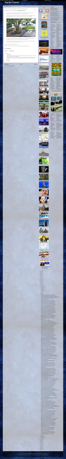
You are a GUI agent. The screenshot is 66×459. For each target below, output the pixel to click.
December (42, 286)
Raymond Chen (52, 133)
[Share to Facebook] (12, 50)
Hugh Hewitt (52, 39)
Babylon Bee (52, 78)
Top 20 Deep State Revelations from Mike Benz (6, 0)
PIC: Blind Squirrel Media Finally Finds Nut (46, 386)
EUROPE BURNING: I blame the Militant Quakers (47, 326)
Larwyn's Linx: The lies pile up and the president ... (47, 392)
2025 (41, 272)
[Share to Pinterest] (13, 50)
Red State (57, 39)
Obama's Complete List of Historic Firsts (55, 17)
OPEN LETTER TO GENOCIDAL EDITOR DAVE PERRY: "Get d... (49, 418)
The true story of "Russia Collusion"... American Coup (44, 29)
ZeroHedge (57, 61)
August (42, 290)
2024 (41, 273)
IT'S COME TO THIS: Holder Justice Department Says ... (48, 302)
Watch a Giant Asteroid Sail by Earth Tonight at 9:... (47, 298)
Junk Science (58, 118)
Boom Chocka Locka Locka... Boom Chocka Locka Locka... (48, 347)
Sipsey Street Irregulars (59, 125)
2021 (41, 276)
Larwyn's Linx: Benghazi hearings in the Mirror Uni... (48, 404)
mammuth (40, 453)
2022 (41, 275)
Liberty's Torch (58, 34)
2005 (41, 447)
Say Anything (57, 40)
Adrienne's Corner (53, 123)
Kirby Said (57, 32)
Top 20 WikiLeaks (24, 0)
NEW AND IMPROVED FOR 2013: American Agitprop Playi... (49, 369)
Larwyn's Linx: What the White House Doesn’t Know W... (48, 383)
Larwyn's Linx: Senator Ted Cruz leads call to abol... (47, 362)
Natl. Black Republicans (59, 124)
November (42, 287)
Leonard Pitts (58, 84)
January (42, 438)
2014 (41, 284)
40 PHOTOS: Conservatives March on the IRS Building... (48, 351)
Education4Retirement (59, 134)
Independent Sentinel (58, 29)
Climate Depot (58, 114)
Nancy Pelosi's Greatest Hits (44, 359)
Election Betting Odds (53, 32)
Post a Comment (8, 60)
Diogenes (52, 79)
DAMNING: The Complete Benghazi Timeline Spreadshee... (49, 358)
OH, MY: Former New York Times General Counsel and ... (48, 304)
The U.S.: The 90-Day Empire (53, 14)
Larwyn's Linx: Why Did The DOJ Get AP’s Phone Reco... (48, 371)
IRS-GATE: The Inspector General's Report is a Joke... (48, 382)
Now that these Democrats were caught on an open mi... (48, 393)
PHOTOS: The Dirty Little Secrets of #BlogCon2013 (47, 384)
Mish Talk (57, 60)
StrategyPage (52, 119)
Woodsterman (52, 89)
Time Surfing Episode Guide (53, 8)
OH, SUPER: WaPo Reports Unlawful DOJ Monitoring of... (48, 372)
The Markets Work (58, 44)
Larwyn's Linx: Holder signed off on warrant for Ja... (47, 336)
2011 (41, 440)
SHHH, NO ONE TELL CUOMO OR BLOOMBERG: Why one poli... (49, 323)
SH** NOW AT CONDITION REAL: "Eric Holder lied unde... (48, 335)
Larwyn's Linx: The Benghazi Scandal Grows (47, 398)
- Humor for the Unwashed (55, 22)
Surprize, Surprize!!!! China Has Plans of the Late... (47, 314)
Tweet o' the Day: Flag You (44, 361)
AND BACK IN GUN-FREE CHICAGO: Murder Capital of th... (49, 349)
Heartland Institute (58, 116)
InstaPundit (52, 40)
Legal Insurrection (58, 33)
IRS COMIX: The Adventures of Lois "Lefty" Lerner (47, 334)
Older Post (35, 64)
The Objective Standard (59, 43)
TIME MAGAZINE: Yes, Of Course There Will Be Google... (48, 312)
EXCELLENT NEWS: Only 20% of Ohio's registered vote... (48, 315)
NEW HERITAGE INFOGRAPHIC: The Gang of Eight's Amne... (49, 338)
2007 (41, 445)
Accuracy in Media (58, 78)
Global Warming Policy (59, 115)
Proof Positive (52, 86)
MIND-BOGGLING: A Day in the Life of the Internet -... (48, 421)
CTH (51, 31)
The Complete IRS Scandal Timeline (54, 18)
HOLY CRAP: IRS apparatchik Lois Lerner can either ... (48, 346)
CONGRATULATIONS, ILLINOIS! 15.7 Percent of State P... (48, 311)
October (42, 288)
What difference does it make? (45, 299)
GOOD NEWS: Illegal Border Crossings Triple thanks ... (48, 432)
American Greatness (53, 25)
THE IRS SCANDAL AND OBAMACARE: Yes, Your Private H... (49, 395)
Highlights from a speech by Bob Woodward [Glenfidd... (48, 337)
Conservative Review (53, 30)
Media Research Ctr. (58, 85)
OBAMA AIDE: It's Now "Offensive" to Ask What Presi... (48, 360)
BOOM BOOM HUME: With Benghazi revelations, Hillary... (48, 419)
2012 (41, 439)
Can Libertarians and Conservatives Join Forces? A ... (48, 387)
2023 (41, 274)
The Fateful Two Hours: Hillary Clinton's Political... (47, 407)
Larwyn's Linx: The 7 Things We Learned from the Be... (48, 408)
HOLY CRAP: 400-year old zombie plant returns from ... (48, 310)
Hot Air (51, 38)
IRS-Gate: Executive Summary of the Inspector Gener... (48, 385)
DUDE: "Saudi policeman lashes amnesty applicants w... (48, 301)
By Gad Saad (44, 20)
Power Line (52, 44)
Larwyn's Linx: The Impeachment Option (46, 357)
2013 (41, 285)
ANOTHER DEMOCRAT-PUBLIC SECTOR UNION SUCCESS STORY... (50, 406)
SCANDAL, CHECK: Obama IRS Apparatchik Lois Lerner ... (48, 350)
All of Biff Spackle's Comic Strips (44, 266)
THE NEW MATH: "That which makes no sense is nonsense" (49, 322)
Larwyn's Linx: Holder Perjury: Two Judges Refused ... (48, 325)
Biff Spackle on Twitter (59, 133)
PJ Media (52, 43)
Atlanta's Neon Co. (58, 132)
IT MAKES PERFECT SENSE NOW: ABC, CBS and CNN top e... (49, 397)
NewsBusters (58, 88)
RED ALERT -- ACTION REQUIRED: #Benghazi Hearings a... (49, 410)
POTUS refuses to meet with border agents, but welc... (48, 333)
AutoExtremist (52, 132)
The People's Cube (53, 88)
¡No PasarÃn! (52, 125)
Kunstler (57, 31)
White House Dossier (53, 61)
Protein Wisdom (58, 38)
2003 (41, 449)
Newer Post (6, 64)
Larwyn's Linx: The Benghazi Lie (45, 396)
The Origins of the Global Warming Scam (55, 13)
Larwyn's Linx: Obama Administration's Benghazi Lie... (48, 431)
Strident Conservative (59, 41)
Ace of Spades (52, 24)
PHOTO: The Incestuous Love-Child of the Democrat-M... (48, 394)
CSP (51, 116)
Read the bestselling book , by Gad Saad (44, 37)
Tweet (35, 9)
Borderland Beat (52, 114)
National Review (52, 42)
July (41, 291)
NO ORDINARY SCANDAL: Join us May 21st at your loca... (48, 373)
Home (21, 64)
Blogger (46, 453)
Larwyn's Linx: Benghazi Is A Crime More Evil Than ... (48, 300)
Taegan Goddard (58, 79)
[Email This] (9, 50)
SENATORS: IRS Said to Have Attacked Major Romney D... (48, 339)
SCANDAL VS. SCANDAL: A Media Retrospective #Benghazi (49, 405)
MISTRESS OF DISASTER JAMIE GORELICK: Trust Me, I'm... (49, 324)
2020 (41, 277)
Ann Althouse (57, 24)
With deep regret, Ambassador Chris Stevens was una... (48, 420)
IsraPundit (52, 117)
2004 (41, 448)
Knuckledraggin (52, 84)
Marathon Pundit (58, 123)
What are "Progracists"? (44, 409)
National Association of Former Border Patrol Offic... (47, 429)
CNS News (52, 29)
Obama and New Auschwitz (53, 12)
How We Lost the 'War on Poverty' (54, 19)
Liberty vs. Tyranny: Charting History (54, 11)
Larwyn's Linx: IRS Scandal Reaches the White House (48, 348)
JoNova (57, 117)
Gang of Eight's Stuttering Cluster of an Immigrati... (47, 433)
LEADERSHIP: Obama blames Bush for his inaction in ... (48, 416)
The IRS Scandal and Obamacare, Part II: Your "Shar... (48, 374)
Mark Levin (52, 41)
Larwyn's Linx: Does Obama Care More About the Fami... (48, 422)
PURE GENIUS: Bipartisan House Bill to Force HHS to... (48, 316)
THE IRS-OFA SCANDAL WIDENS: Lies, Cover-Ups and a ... (49, 370)
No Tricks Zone (58, 119)
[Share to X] (11, 50)
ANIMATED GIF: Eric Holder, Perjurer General (47, 327)
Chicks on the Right (58, 25)
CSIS (51, 115)
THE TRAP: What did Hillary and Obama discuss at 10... (48, 363)
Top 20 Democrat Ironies (47, 0)
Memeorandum (58, 86)
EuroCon (52, 34)
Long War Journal (53, 118)
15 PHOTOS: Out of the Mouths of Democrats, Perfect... (48, 328)
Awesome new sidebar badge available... (46, 417)
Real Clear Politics (58, 89)
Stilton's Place (52, 87)
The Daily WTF (52, 134)
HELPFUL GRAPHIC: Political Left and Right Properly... (48, 303)
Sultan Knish (57, 42)
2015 (41, 283)
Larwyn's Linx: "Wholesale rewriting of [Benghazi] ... (47, 428)
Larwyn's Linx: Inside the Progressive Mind (46, 313)
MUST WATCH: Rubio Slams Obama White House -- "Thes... (49, 381)
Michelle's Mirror (52, 85)
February (42, 437)
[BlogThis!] (10, 50)
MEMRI (57, 87)
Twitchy (51, 60)
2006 (41, 446)
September (42, 289)
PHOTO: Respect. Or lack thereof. (45, 430)
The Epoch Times (53, 33)
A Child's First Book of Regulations (54, 20)
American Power (52, 124)
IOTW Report (58, 30)
